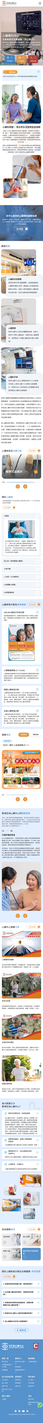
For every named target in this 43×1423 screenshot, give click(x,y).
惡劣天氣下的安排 (7, 1390)
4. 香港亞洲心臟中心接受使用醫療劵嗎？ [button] (18, 1313)
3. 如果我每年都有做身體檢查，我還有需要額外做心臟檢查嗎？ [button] (18, 1303)
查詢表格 (31, 1386)
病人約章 (5, 1383)
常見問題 (31, 1383)
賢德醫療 (18, 1367)
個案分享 (18, 1386)
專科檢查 (5, 1362)
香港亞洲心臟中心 (20, 1363)
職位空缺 (31, 1399)
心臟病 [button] (6, 515)
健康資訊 (18, 1380)
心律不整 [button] (7, 568)
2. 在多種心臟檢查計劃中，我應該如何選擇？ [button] (18, 1293)
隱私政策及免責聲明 (33, 1403)
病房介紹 (5, 1386)
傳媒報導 (18, 1383)
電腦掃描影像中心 (20, 1371)
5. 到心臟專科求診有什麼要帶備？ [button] (15, 1321)
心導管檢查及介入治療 (7, 1366)
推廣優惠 (5, 1370)
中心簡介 (31, 1380)
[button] (38, 71)
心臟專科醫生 (32, 1362)
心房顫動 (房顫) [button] (10, 584)
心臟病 (4, 1399)
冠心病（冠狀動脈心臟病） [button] (14, 561)
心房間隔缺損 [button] (9, 592)
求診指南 (5, 1380)
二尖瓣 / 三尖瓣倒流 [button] (11, 576)
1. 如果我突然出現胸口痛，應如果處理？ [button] (18, 1284)
